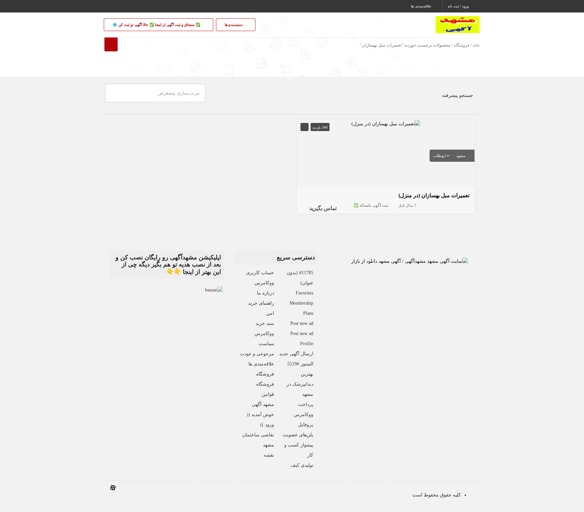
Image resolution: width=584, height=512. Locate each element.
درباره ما (265, 293)
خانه (476, 45)
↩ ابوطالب (441, 156)
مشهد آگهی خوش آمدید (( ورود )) (260, 414)
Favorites (304, 293)
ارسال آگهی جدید (296, 353)
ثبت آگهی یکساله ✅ (371, 205)
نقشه (269, 455)
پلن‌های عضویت (298, 434)
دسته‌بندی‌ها (234, 25)
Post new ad (301, 323)
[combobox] (155, 93)
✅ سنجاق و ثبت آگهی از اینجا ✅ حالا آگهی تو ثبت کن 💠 (157, 25)
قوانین (268, 394)
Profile (306, 343)
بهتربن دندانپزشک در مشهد (300, 384)
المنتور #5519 (300, 363)
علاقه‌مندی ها (422, 6)
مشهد (460, 156)
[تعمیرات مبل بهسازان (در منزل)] (385, 123)
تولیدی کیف (302, 465)
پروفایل (305, 424)
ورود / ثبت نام (459, 6)
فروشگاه (461, 45)
